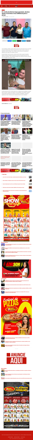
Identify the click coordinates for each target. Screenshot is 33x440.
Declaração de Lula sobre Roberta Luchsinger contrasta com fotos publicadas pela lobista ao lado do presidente (16, 136)
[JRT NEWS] (16, 433)
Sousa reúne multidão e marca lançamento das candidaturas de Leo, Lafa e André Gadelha (16, 123)
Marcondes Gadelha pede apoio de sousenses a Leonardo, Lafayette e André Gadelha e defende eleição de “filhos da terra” (5, 137)
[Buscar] (31, 6)
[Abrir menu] (2, 6)
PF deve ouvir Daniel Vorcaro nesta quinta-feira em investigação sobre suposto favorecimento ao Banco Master (27, 152)
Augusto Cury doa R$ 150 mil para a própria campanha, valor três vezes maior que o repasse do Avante (15, 151)
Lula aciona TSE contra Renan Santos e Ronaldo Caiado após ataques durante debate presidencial (16, 164)
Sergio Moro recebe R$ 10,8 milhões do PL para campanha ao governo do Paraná (5, 164)
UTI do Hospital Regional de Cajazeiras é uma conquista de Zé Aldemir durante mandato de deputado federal (6, 123)
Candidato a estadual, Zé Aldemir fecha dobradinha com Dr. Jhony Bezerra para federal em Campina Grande (27, 137)
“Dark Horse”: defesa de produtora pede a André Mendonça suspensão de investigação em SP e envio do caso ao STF (6, 151)
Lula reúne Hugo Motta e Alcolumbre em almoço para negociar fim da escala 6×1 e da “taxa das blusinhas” (27, 164)
